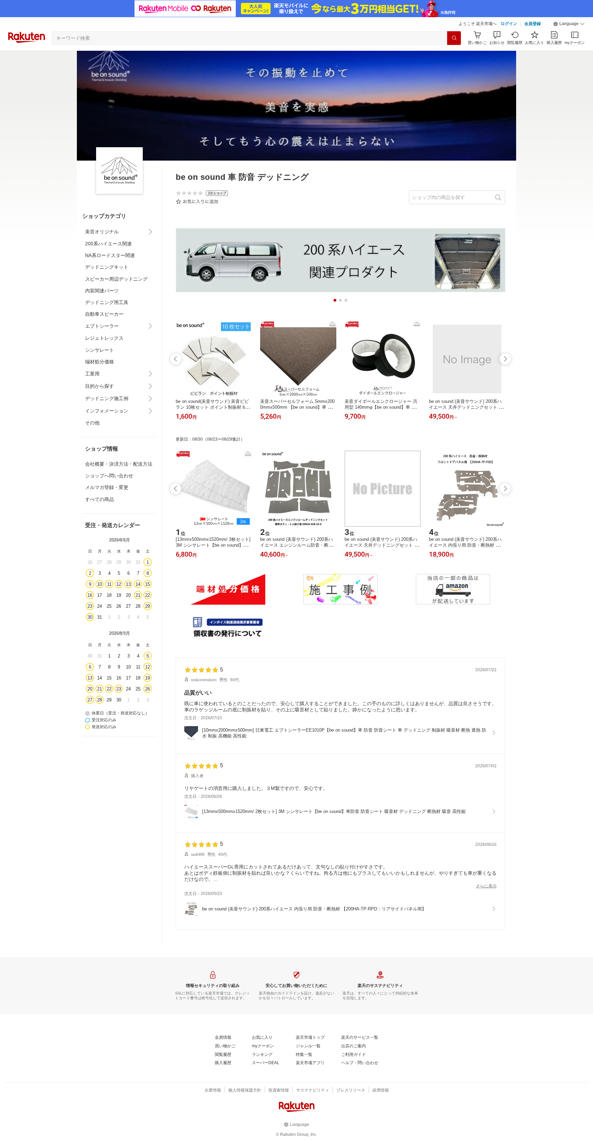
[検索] (454, 38)
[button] (569, 24)
